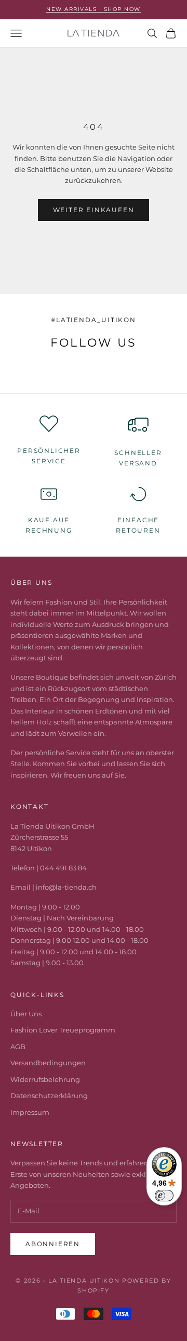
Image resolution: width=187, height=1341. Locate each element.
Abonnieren (52, 1244)
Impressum (29, 1112)
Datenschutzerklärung (49, 1095)
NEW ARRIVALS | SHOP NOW (93, 9)
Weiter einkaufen (94, 210)
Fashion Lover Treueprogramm (62, 1030)
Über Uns (26, 1014)
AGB (17, 1046)
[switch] (164, 1195)
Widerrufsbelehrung (45, 1079)
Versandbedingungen (48, 1063)
